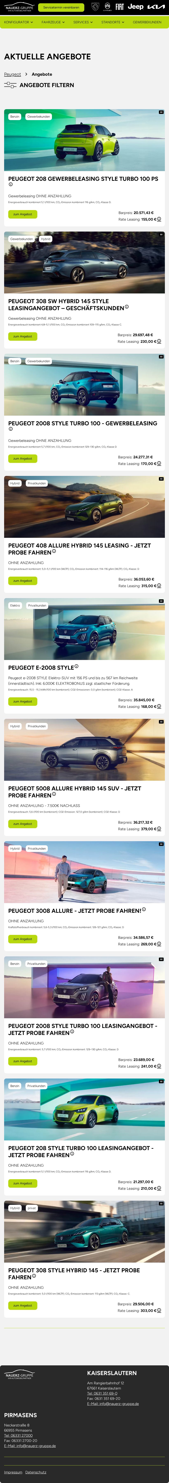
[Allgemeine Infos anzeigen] (10, 185)
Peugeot (12, 74)
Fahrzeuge (51, 22)
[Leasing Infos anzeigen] (159, 219)
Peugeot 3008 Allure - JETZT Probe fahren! (74, 910)
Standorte (110, 22)
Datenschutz (35, 1472)
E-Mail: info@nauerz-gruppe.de (113, 1403)
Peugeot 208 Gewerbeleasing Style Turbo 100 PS (83, 178)
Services (81, 22)
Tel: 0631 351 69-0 (102, 1393)
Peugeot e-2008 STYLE (41, 667)
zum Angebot (22, 214)
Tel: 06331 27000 (18, 1435)
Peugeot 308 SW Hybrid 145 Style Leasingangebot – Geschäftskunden (66, 305)
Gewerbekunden (147, 22)
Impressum (13, 1472)
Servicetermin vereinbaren (61, 7)
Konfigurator (16, 22)
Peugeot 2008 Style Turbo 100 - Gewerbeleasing (82, 423)
